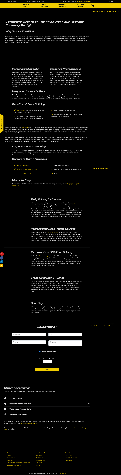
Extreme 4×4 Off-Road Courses (26, 174)
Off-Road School (40, 460)
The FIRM (25, 127)
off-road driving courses (45, 256)
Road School (39, 458)
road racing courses (52, 232)
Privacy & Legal (11, 458)
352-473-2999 (12, 1)
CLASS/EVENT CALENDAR (84, 1)
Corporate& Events (62, 5)
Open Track (10, 460)
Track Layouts (68, 460)
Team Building (68, 455)
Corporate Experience (70, 453)
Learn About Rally (40, 453)
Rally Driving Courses (23, 165)
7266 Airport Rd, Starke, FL (36, 1)
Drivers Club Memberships (14, 465)
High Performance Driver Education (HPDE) (18, 462)
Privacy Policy (62, 473)
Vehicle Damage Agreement (28, 423)
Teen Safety (39, 462)
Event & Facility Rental (71, 458)
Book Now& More (80, 5)
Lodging (9, 455)
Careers (9, 453)
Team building (21, 110)
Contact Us (2, 123)
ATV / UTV (38, 465)
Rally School (39, 455)
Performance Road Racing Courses (27, 169)
